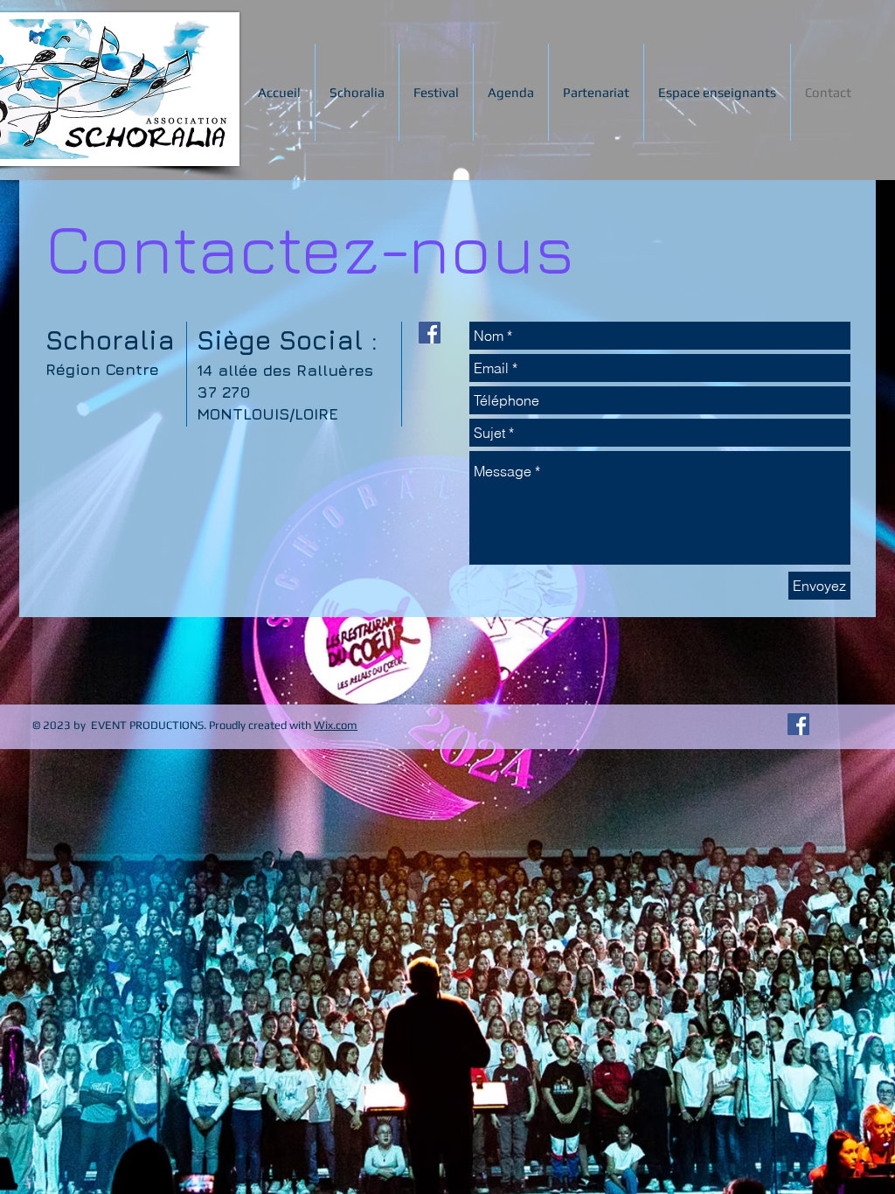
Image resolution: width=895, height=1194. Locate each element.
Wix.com (335, 725)
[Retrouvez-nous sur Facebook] (798, 724)
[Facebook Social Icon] (430, 333)
